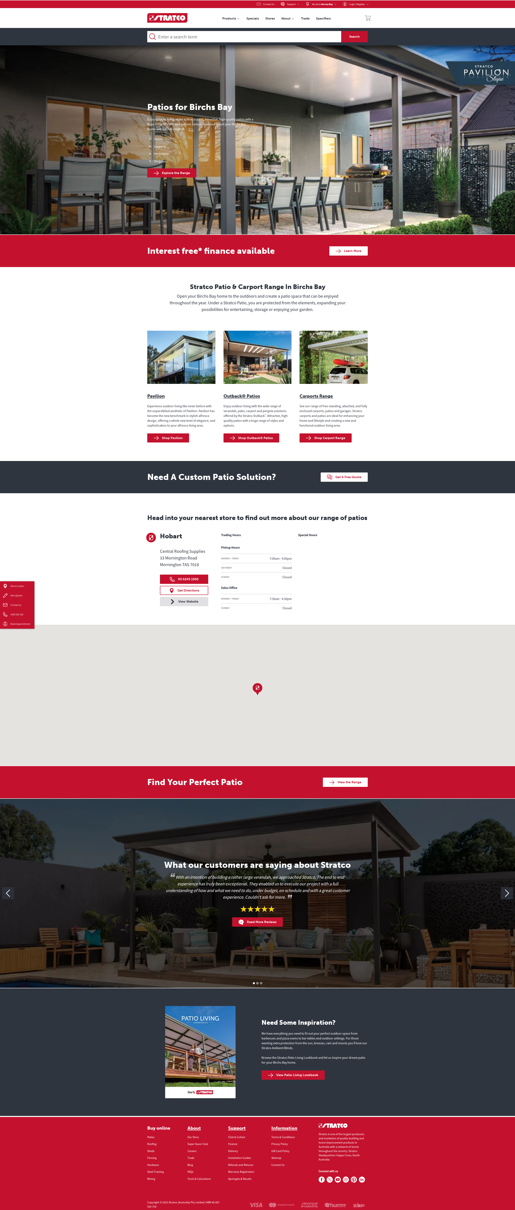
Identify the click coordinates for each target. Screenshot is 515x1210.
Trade (190, 1158)
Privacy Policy (279, 1144)
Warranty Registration (241, 1172)
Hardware (153, 1165)
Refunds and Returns (240, 1165)
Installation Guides (239, 1158)
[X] (330, 1180)
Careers (192, 1151)
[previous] (8, 893)
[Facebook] (322, 1180)
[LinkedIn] (362, 1180)
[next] (507, 893)
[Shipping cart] (368, 18)
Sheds (150, 1151)
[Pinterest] (354, 1180)
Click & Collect (236, 1137)
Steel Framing (155, 1172)
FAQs (190, 1172)
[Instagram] (346, 1180)
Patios (150, 1137)
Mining (151, 1179)
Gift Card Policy (280, 1151)
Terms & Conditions (283, 1137)
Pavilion (156, 396)
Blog (190, 1165)
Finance (232, 1144)
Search (354, 36)
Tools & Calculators (199, 1179)
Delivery (233, 1151)
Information (284, 1128)
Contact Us (277, 1165)
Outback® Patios (242, 396)
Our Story (193, 1137)
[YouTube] (338, 1180)
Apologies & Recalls (239, 1179)
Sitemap (276, 1158)
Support (237, 1128)
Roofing (152, 1144)
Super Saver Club (197, 1144)
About (194, 1128)
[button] (257, 689)
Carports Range (316, 396)
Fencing (152, 1158)
